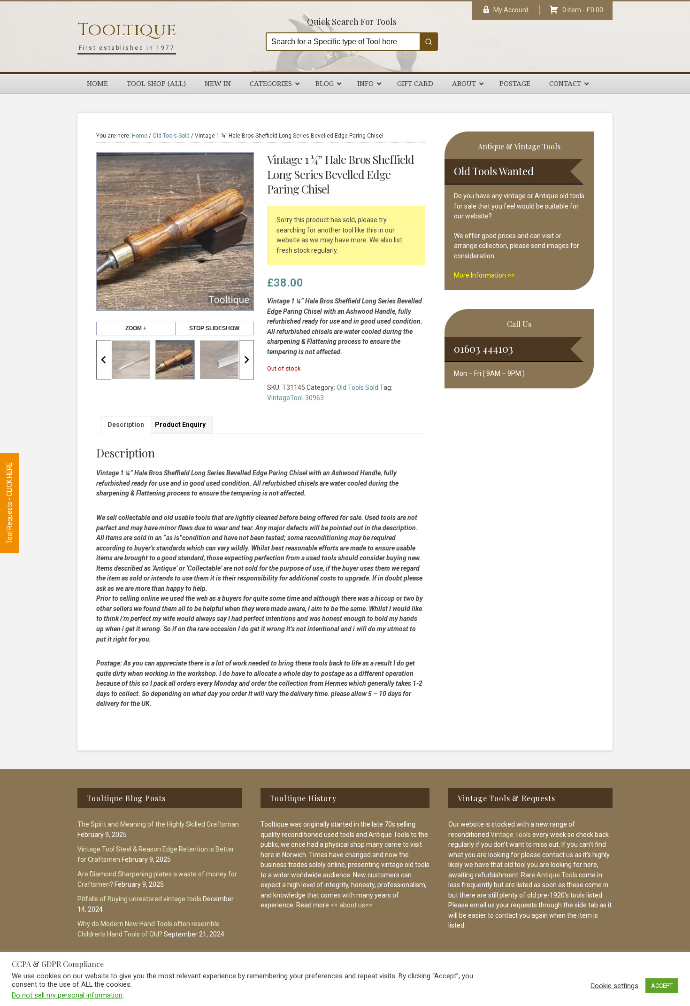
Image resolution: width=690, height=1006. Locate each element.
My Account (511, 10)
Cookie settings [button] (614, 986)
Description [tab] (125, 424)
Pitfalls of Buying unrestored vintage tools (139, 899)
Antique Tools (557, 875)
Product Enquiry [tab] (180, 424)
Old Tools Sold (171, 135)
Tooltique (126, 30)
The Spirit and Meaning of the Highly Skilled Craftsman (158, 824)
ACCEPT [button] (662, 985)
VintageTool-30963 (295, 398)
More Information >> (484, 275)
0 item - (582, 10)
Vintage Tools (511, 834)
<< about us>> (351, 905)
